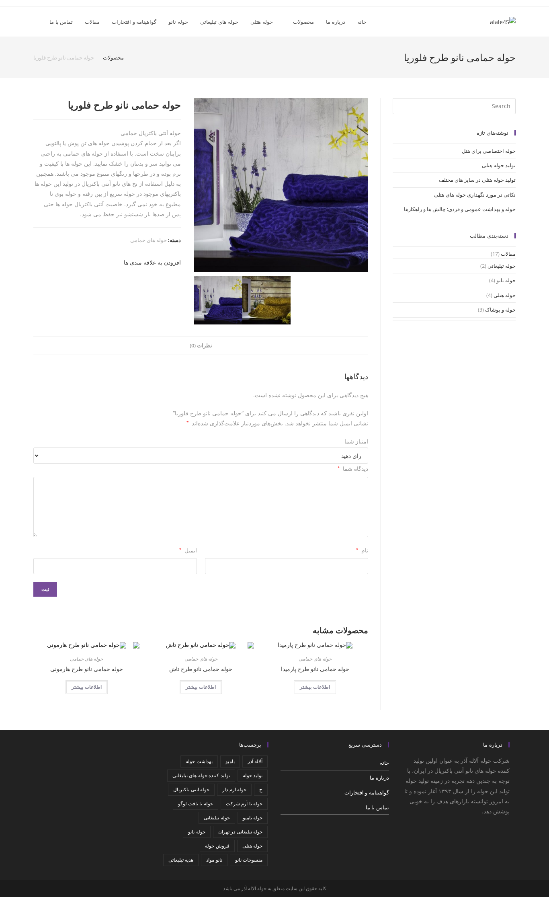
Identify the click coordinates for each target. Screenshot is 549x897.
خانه (384, 762)
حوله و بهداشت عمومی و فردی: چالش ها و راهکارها (460, 209)
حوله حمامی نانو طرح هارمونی (86, 669)
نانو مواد (214, 859)
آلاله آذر (255, 761)
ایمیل (188, 550)
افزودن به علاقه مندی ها (152, 262)
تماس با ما (377, 807)
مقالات (508, 253)
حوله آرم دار (234, 789)
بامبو (230, 761)
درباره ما (379, 777)
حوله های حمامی (148, 240)
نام (362, 550)
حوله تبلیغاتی (502, 265)
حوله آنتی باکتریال (191, 789)
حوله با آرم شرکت (244, 803)
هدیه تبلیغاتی (180, 859)
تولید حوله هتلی (499, 165)
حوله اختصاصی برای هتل (489, 150)
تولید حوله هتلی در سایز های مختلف (477, 179)
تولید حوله (252, 775)
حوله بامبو (252, 817)
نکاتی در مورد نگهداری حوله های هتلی (475, 194)
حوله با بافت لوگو (195, 803)
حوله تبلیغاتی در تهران (240, 831)
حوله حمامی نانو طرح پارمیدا (315, 669)
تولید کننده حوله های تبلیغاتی (201, 775)
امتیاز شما (356, 441)
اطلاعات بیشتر (315, 687)
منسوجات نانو (248, 859)
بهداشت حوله (199, 761)
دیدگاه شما (353, 468)
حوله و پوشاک (500, 309)
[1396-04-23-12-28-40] (266, 300)
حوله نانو (506, 280)
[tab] (201, 346)
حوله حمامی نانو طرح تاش (200, 669)
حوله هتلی (505, 295)
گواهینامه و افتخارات (366, 792)
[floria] (281, 185)
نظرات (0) (201, 345)
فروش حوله (217, 845)
